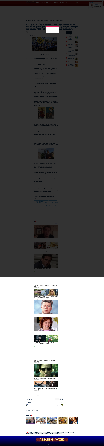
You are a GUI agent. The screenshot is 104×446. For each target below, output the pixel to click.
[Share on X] (61, 399)
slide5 (42, 433)
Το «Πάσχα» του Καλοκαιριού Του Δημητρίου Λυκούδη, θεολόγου (41, 427)
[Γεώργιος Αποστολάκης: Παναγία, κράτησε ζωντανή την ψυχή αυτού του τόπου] (63, 420)
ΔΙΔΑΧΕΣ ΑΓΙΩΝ (37, 433)
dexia (52, 432)
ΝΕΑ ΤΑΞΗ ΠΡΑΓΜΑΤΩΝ (29, 433)
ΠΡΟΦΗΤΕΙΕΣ (57, 432)
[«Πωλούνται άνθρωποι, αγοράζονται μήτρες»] (30, 420)
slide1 (40, 432)
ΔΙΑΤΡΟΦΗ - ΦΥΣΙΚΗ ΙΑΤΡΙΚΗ (49, 433)
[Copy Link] (62, 399)
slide (31, 432)
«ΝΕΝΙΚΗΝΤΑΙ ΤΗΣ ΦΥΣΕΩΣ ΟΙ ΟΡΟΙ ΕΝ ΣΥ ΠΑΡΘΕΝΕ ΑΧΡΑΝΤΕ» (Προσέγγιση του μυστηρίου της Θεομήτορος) (73, 427)
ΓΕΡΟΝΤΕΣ (67, 432)
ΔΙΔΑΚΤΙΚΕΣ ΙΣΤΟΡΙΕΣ (58, 433)
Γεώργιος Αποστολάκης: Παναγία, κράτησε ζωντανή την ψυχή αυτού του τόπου (62, 427)
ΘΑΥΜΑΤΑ (62, 432)
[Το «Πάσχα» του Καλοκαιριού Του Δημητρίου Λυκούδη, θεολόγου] (41, 420)
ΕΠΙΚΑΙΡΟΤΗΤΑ (36, 432)
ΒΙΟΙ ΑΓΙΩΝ (72, 432)
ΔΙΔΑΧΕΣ (48, 432)
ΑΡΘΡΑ (44, 432)
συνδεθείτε (36, 410)
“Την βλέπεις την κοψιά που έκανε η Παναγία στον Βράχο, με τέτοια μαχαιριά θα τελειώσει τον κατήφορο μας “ (51, 428)
